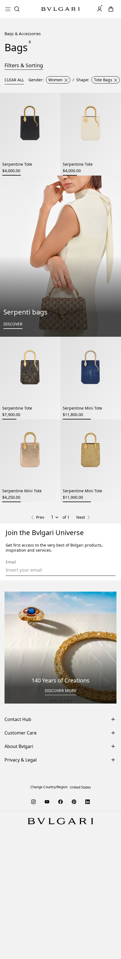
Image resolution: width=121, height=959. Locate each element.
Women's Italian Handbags (60, 648)
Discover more (61, 818)
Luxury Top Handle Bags (36, 628)
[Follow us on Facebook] (60, 929)
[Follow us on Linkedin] (87, 929)
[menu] (8, 9)
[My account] (99, 9)
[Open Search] (17, 9)
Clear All (14, 79)
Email (11, 689)
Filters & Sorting (24, 65)
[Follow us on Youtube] (46, 929)
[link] (110, 9)
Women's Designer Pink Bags (60, 643)
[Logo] (60, 9)
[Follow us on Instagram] (33, 929)
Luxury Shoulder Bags (87, 628)
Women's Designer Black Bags (82, 638)
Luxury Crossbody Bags (40, 633)
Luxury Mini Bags (86, 633)
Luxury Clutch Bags (28, 638)
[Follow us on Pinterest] (74, 929)
